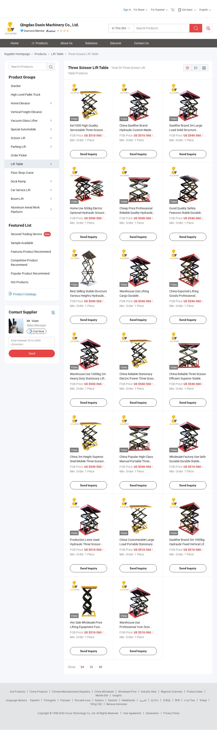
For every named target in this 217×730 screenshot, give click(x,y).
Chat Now (38, 331)
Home (14, 43)
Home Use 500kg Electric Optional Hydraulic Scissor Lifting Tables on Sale (87, 212)
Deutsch (112, 700)
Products (42, 43)
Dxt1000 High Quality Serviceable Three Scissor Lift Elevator (86, 129)
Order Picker (19, 155)
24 (82, 667)
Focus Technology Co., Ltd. (80, 713)
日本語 (167, 700)
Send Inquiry (88, 154)
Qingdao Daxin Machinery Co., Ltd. (49, 25)
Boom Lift (17, 199)
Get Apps (187, 9)
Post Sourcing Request (208, 28)
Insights (117, 695)
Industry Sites (148, 691)
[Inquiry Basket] (173, 9)
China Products (38, 691)
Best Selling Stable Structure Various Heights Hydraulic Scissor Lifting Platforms (88, 295)
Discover (115, 43)
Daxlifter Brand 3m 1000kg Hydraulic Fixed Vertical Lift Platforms (187, 544)
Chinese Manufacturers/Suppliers (71, 691)
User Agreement (132, 713)
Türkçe (203, 700)
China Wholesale (104, 691)
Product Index (195, 691)
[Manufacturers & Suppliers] (31, 8)
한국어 (155, 700)
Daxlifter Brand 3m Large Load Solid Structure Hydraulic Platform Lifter (185, 129)
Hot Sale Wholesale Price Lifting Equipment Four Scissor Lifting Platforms (86, 626)
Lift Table (17, 164)
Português (50, 700)
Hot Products (17, 691)
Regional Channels (171, 691)
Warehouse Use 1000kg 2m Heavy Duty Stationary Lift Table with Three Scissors (88, 378)
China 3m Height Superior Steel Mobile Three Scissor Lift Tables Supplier (87, 461)
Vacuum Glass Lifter (24, 121)
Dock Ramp (18, 181)
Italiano (99, 700)
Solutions (91, 43)
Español (34, 700)
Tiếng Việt (96, 704)
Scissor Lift (18, 138)
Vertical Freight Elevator (26, 112)
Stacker (16, 86)
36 (91, 667)
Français (65, 700)
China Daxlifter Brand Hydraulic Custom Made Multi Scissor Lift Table (135, 129)
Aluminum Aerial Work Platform (25, 209)
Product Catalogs (24, 294)
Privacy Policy (171, 713)
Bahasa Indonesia (116, 704)
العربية (142, 700)
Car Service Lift (21, 190)
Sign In (127, 9)
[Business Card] (53, 312)
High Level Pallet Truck (25, 94)
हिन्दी (177, 700)
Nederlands (128, 700)
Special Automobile (23, 129)
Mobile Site (102, 695)
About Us (66, 43)
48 (100, 667)
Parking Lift (18, 147)
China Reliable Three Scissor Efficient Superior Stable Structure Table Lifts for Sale (187, 378)
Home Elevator (20, 103)
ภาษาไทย (189, 700)
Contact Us (141, 43)
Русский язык (82, 700)
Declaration (152, 713)
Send (32, 353)
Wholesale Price (127, 691)
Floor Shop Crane (22, 173)
